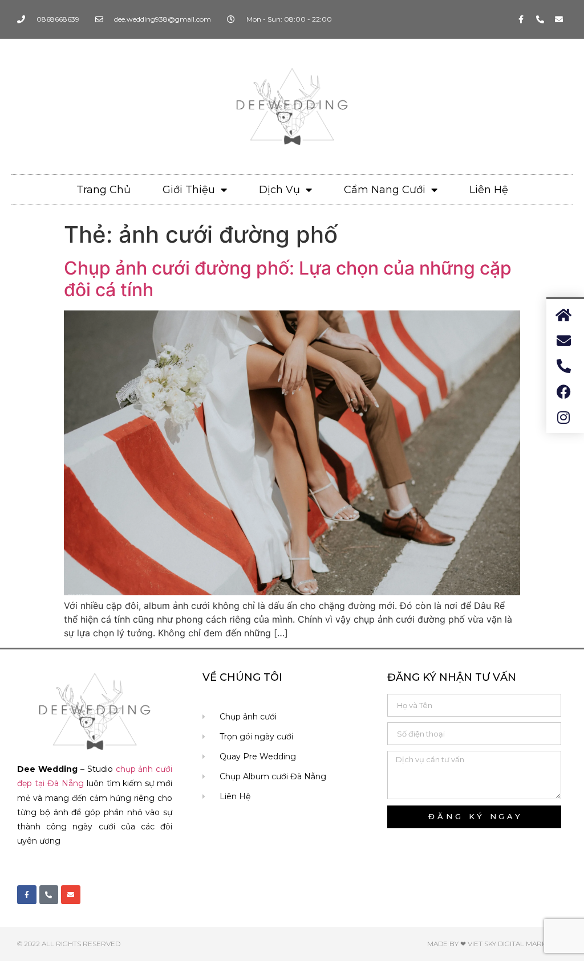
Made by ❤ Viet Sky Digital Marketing (497, 943)
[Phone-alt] (540, 19)
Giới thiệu (189, 189)
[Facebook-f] (521, 19)
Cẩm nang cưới (384, 189)
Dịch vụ (279, 189)
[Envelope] (559, 19)
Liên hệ (488, 189)
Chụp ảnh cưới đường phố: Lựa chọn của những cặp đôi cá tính (288, 279)
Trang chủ (103, 189)
